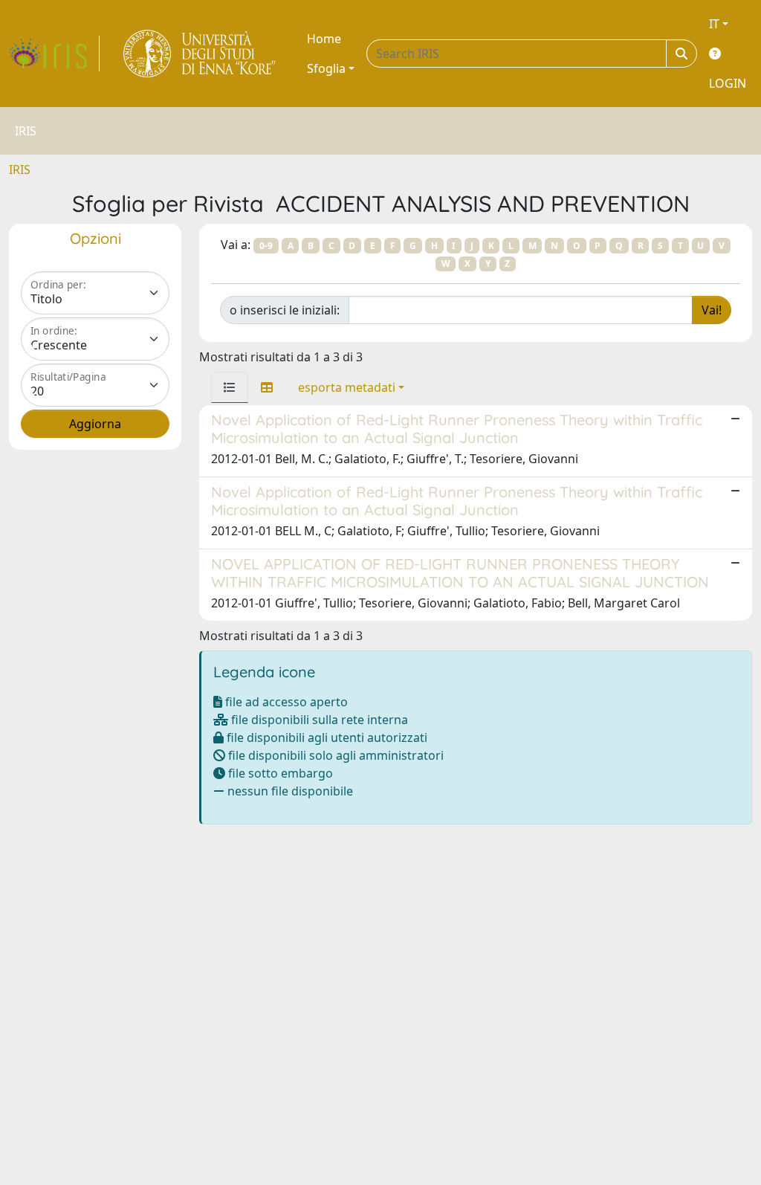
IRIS (19, 169)
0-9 (266, 245)
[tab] (229, 387)
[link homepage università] (200, 54)
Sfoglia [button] (326, 68)
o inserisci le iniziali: (285, 310)
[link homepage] (54, 53)
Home (324, 38)
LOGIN (727, 83)
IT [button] (714, 24)
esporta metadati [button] (346, 387)
